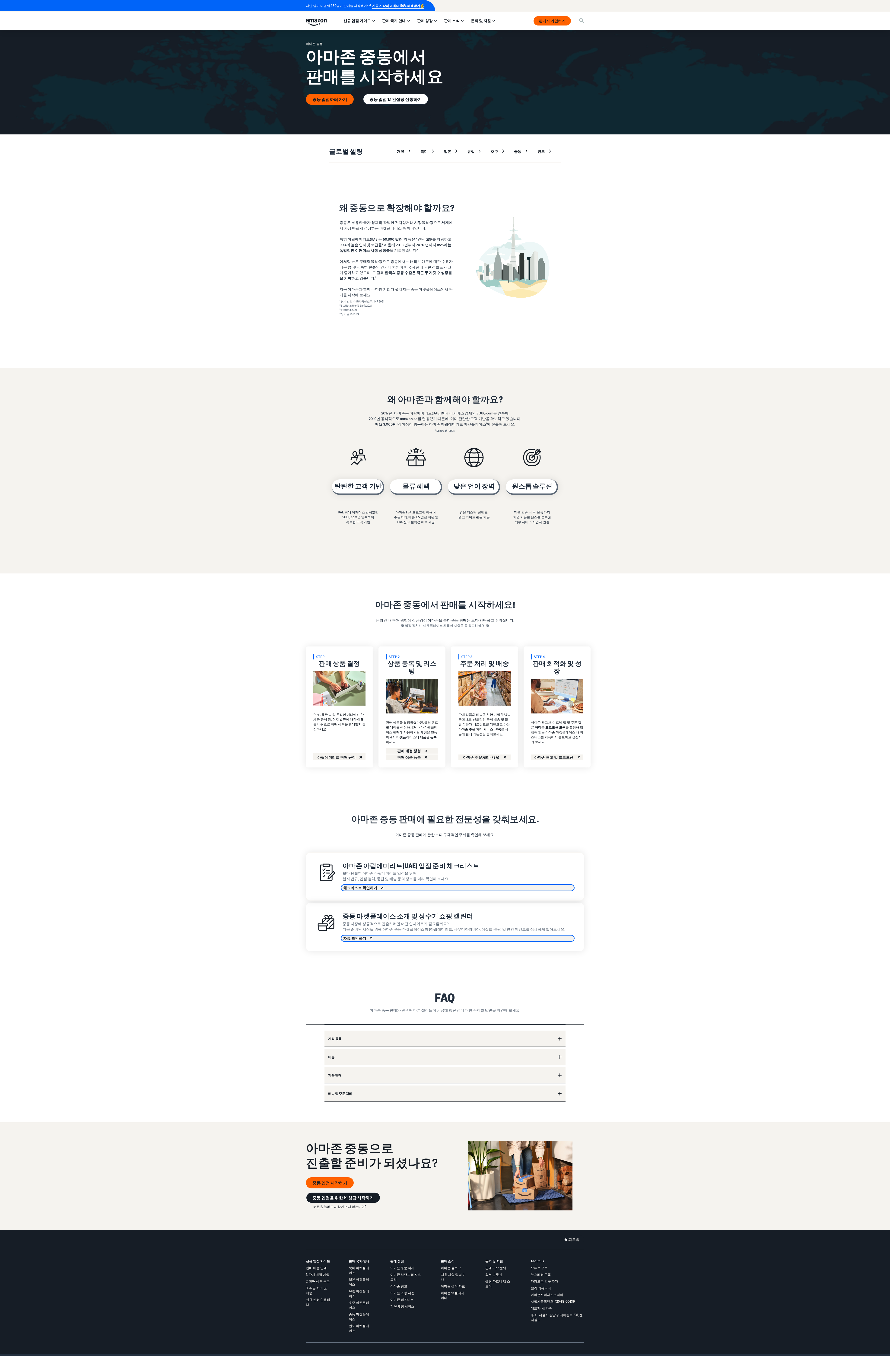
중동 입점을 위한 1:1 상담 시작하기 (343, 1197)
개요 (400, 151)
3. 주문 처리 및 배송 (316, 1290)
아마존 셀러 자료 (453, 1286)
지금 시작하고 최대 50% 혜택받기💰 (398, 6)
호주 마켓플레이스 (359, 1305)
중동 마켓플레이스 (359, 1316)
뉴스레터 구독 (541, 1274)
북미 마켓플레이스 (359, 1270)
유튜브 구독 (539, 1268)
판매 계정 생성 (409, 750)
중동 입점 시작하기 (329, 1182)
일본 (447, 151)
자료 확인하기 (354, 938)
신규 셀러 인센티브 (318, 1302)
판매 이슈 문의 (495, 1268)
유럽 (471, 151)
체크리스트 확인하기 (360, 887)
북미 (424, 151)
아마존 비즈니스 (402, 1300)
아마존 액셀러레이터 (452, 1295)
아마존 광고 (398, 1286)
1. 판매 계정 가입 (317, 1274)
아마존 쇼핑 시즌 (402, 1293)
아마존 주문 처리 (402, 1268)
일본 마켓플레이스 (359, 1281)
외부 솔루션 (493, 1274)
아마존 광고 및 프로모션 (554, 757)
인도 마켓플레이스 (359, 1328)
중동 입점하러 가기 (329, 99)
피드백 (573, 1239)
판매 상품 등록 (409, 757)
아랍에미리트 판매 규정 (336, 757)
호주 (494, 151)
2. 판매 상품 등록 (318, 1281)
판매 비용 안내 (316, 1268)
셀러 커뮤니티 (541, 1288)
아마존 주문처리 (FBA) (481, 757)
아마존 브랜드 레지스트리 (405, 1277)
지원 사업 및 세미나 (453, 1277)
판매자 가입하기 (552, 21)
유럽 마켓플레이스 (359, 1293)
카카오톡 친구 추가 (544, 1281)
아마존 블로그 (451, 1268)
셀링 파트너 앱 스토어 (497, 1283)
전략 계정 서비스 (402, 1306)
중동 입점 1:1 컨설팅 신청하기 (395, 99)
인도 (541, 151)
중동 (517, 151)
